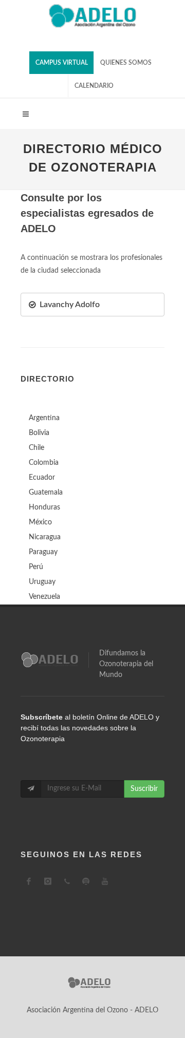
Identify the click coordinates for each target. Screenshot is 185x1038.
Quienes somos (126, 63)
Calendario (94, 86)
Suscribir (144, 788)
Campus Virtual (61, 63)
